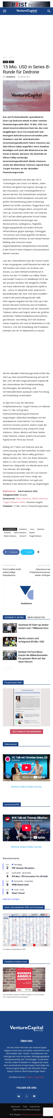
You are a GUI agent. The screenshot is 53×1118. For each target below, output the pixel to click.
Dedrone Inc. (9, 491)
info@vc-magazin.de (35, 1077)
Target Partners (35, 536)
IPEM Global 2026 (20, 884)
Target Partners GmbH (14, 502)
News (11, 62)
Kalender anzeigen (11, 899)
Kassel (31, 532)
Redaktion (11, 77)
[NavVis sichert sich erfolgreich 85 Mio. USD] (10, 642)
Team (25, 1106)
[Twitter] (26, 1096)
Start (5, 57)
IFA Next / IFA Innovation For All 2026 (30, 876)
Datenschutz (35, 1106)
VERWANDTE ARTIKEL (14, 617)
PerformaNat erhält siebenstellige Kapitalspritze (12, 572)
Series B (23, 536)
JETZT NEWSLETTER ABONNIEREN (26, 732)
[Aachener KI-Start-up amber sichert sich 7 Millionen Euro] (10, 628)
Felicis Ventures (23, 498)
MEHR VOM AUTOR (36, 617)
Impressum (15, 1106)
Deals (11, 57)
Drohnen (7, 532)
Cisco (32, 529)
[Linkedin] (19, 1096)
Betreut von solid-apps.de (32, 1114)
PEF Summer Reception (23, 868)
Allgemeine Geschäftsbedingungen (26, 1109)
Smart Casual (18, 893)
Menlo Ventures (39, 498)
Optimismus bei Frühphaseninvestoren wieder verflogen (40, 572)
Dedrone (40, 529)
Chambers (23, 529)
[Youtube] (34, 1096)
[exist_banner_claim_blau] (26, 4)
